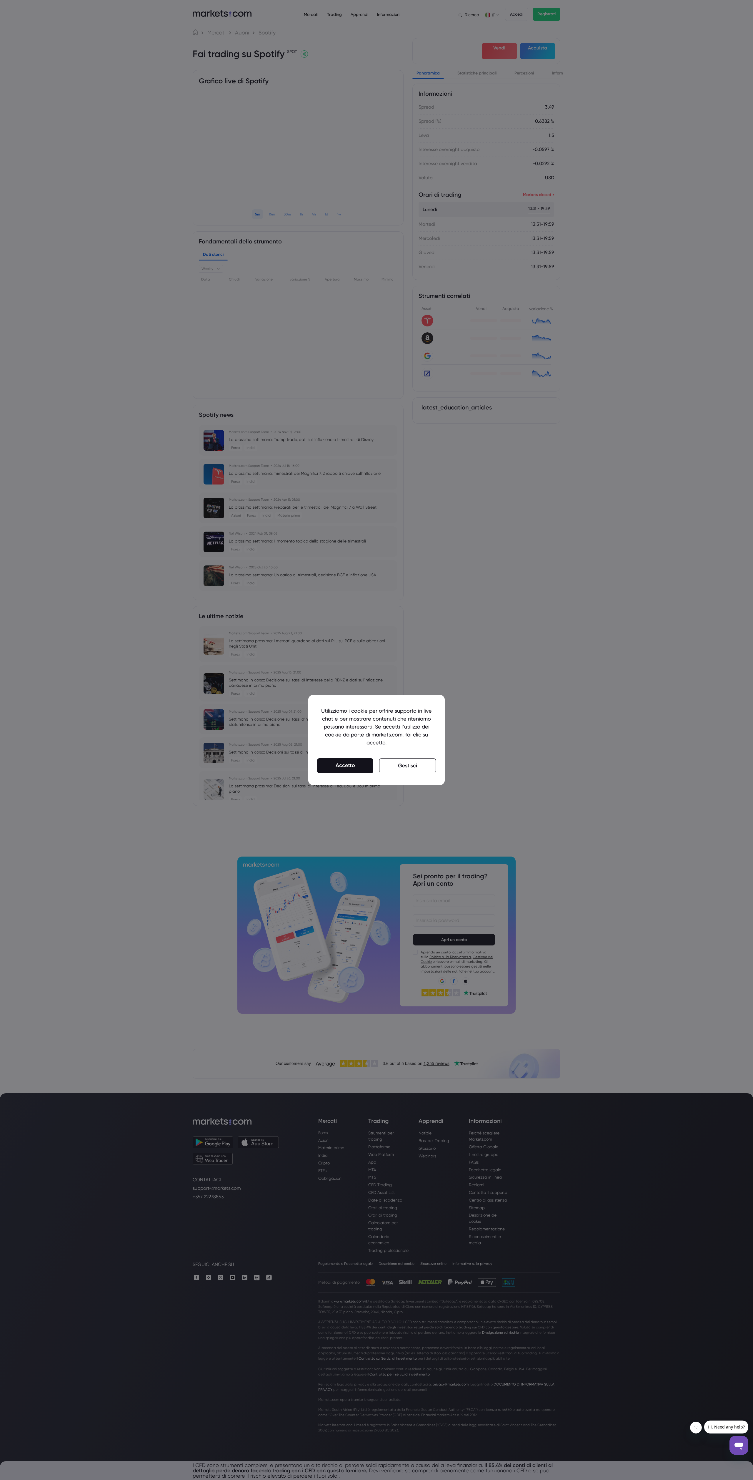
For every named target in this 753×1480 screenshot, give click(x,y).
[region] (376, 740)
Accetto (345, 765)
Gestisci (407, 765)
